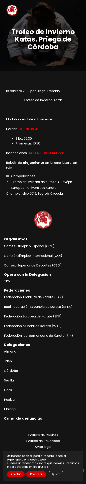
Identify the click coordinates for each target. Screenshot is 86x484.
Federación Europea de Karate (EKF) (33, 316)
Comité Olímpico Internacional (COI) (33, 255)
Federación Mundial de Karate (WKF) (33, 326)
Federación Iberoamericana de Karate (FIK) (38, 335)
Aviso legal (43, 446)
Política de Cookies (43, 435)
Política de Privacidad (43, 441)
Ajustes (56, 474)
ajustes (43, 467)
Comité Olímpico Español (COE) (29, 246)
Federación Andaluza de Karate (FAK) (33, 297)
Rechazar (36, 474)
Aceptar (16, 474)
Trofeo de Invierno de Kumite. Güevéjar (41, 182)
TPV (7, 281)
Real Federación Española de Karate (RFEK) (38, 306)
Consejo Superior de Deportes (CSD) (33, 265)
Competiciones (23, 176)
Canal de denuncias (23, 418)
